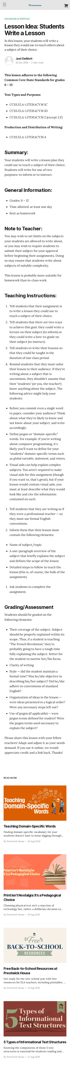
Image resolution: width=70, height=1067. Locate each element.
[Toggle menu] (4, 4)
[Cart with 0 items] (66, 5)
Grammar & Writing (17, 18)
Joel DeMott (24, 58)
